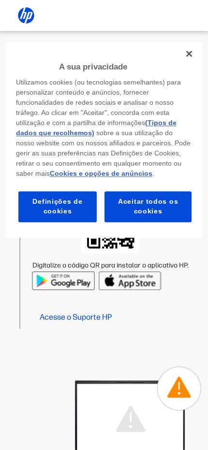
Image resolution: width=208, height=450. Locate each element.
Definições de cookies (57, 206)
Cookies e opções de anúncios (101, 174)
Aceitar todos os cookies (148, 206)
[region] (104, 140)
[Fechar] (189, 53)
